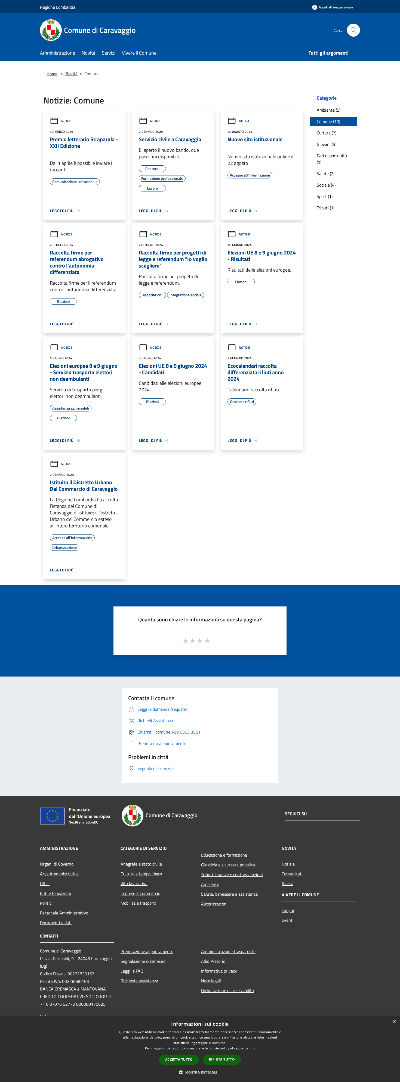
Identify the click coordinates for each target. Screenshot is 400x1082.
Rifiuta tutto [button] (222, 1059)
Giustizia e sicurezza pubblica (228, 864)
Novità (71, 73)
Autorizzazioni (214, 904)
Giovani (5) (326, 144)
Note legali (211, 980)
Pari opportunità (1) (332, 158)
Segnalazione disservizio (143, 961)
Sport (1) (325, 196)
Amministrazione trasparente (228, 951)
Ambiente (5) (328, 110)
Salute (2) (325, 173)
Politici (46, 903)
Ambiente (210, 884)
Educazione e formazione (224, 855)
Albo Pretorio (213, 961)
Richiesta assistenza (139, 980)
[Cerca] (353, 30)
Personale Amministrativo (64, 913)
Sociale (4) (326, 185)
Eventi (288, 920)
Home (52, 73)
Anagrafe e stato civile (141, 864)
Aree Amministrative (59, 873)
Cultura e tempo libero (141, 873)
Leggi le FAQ (132, 971)
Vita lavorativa (134, 883)
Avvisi (287, 883)
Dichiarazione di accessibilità (227, 990)
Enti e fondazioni (55, 893)
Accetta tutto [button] (179, 1059)
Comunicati (292, 873)
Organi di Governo (56, 864)
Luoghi (288, 910)
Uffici (45, 883)
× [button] (394, 1022)
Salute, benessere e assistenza (229, 894)
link (252, 1048)
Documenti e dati (56, 922)
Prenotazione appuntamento (147, 951)
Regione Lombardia (57, 7)
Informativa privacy (219, 971)
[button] (200, 1072)
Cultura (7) (326, 133)
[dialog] (200, 1049)
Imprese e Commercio (140, 893)
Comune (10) (328, 121)
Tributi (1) (325, 208)
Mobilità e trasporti (138, 903)
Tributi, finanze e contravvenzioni (232, 874)
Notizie (66, 121)
